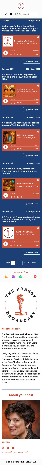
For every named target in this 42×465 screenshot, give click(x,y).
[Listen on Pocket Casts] (35, 276)
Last (34, 262)
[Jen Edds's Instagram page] (4, 447)
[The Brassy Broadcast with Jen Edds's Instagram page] (6, 14)
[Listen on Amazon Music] (28, 276)
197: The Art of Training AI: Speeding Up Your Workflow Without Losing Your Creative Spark (21, 219)
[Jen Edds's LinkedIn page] (9, 447)
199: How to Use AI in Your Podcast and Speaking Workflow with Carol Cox (20, 124)
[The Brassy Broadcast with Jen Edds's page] (15, 14)
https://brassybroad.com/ (16, 452)
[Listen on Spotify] (20, 276)
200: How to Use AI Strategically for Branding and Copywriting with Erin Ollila (19, 76)
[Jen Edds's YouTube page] (14, 447)
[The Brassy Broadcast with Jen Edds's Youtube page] (9, 14)
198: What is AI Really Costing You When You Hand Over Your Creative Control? (19, 171)
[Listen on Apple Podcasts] (13, 276)
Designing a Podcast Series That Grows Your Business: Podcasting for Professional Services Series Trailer (20, 28)
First (8, 262)
